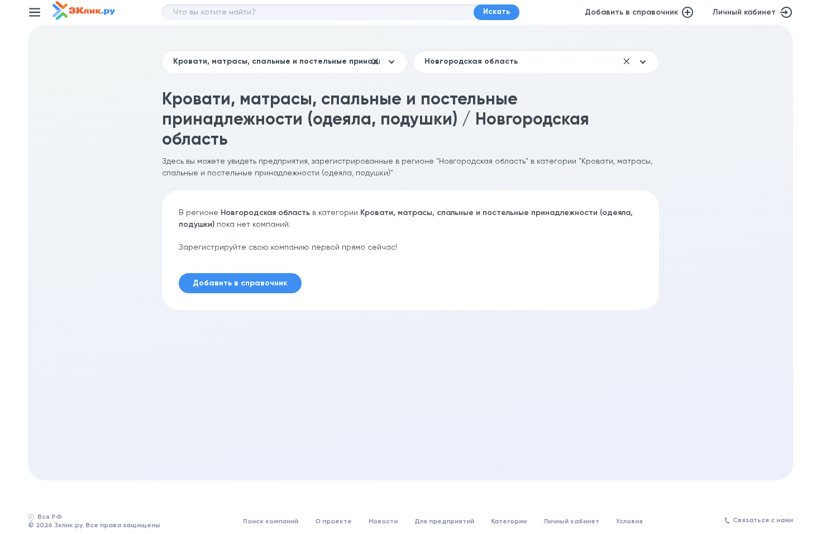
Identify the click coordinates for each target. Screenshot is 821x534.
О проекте (333, 521)
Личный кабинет (744, 12)
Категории (509, 521)
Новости (383, 521)
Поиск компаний (270, 521)
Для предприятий (444, 521)
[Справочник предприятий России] (83, 18)
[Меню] (34, 12)
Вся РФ (49, 517)
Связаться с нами (763, 520)
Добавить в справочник (631, 12)
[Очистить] (375, 61)
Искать (496, 12)
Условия (629, 521)
